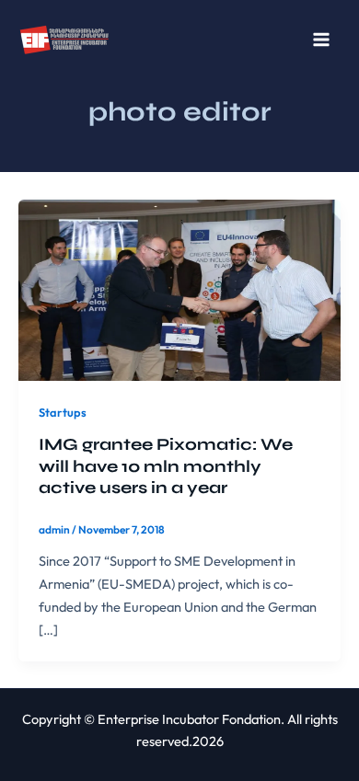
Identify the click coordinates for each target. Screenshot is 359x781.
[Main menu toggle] (321, 39)
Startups (63, 412)
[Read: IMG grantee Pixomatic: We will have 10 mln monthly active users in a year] (179, 288)
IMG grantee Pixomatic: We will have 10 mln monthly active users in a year (166, 466)
